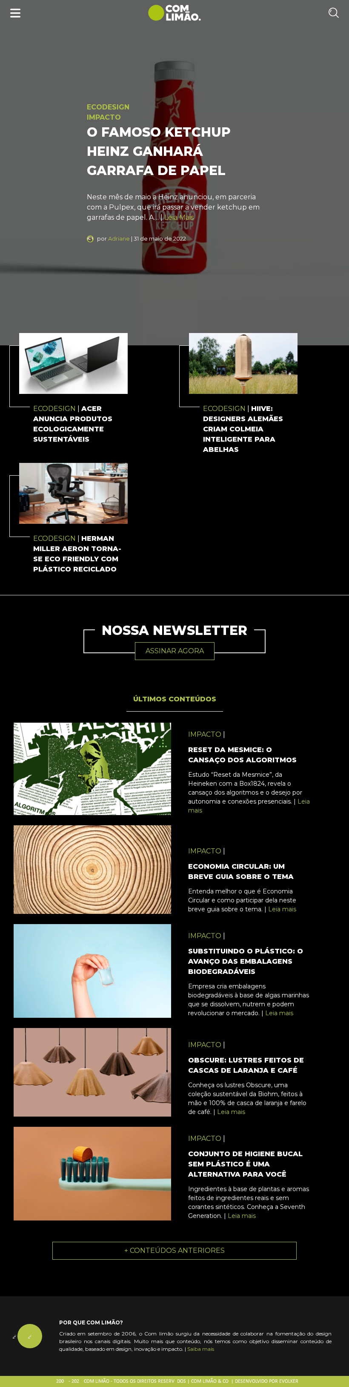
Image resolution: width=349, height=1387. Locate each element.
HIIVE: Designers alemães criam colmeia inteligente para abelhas (243, 429)
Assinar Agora (175, 651)
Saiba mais (200, 1349)
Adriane (119, 238)
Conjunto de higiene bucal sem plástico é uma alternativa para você (245, 1164)
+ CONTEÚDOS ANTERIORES (174, 1250)
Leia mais (282, 909)
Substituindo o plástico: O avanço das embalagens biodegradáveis (245, 961)
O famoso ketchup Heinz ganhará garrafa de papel (159, 151)
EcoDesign (108, 107)
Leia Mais (179, 217)
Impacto (104, 117)
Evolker (288, 1381)
